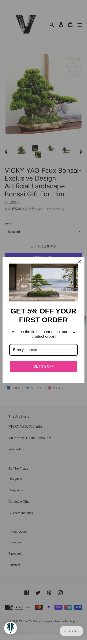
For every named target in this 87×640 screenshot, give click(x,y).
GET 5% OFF (43, 366)
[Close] (79, 262)
